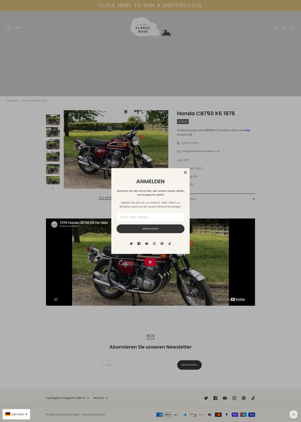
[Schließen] (185, 172)
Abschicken (150, 228)
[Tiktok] (169, 243)
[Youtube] (146, 243)
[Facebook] (139, 243)
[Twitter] (131, 243)
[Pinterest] (162, 243)
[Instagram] (154, 243)
